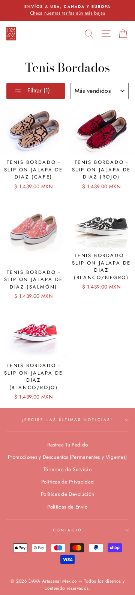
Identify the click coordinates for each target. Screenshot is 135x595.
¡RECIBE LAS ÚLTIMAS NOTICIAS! (67, 419)
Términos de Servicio (68, 469)
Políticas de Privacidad (67, 481)
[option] (67, 10)
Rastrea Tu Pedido (67, 444)
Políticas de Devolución (67, 494)
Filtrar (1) (38, 90)
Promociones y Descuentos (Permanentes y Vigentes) (67, 457)
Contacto (67, 530)
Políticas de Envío (67, 506)
